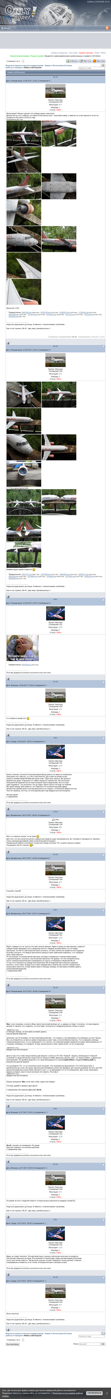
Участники (73, 53)
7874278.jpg (33, 315)
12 (46, 1223)
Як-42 (55, 77)
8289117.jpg (83, 574)
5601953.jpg (14, 317)
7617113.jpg (70, 315)
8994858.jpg (14, 578)
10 (47, 1112)
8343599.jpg (27, 665)
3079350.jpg (70, 576)
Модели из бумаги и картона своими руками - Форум (28, 66)
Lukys (55, 812)
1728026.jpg (83, 312)
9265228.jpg (89, 576)
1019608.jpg (52, 576)
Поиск (97, 53)
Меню (7, 28)
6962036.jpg (14, 576)
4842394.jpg (27, 312)
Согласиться (94, 1393)
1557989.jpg (46, 574)
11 (47, 1168)
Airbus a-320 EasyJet (32, 68)
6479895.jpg (33, 576)
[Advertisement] (55, 40)
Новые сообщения (59, 53)
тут (48, 1070)
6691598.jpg (14, 315)
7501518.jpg (89, 315)
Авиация (18, 68)
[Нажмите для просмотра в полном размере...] (24, 146)
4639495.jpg (65, 574)
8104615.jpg (51, 315)
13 (46, 1281)
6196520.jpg (65, 312)
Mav (55, 599)
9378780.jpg (46, 312)
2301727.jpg (27, 574)
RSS (102, 53)
